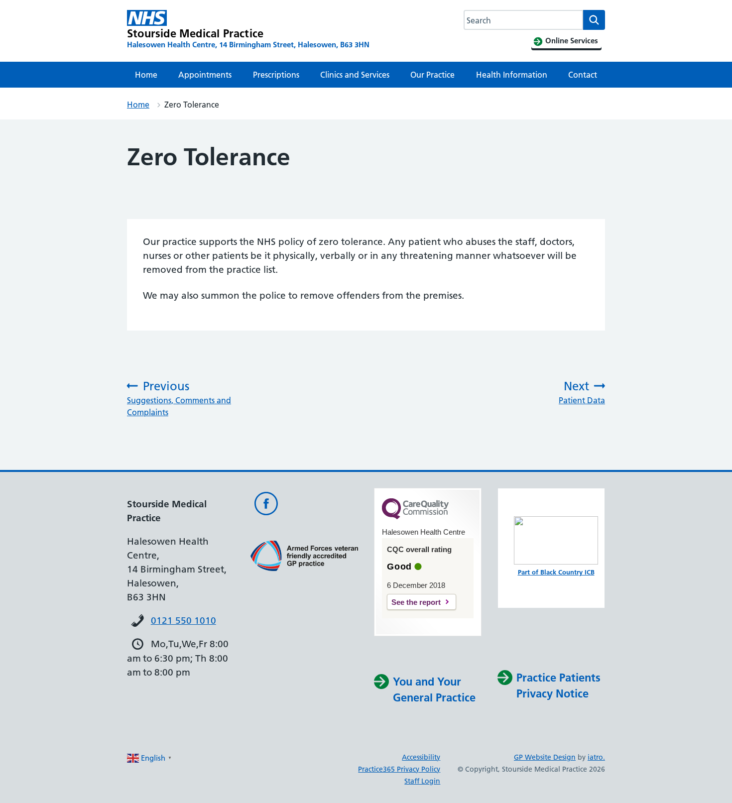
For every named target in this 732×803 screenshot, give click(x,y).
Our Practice (432, 75)
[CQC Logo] (415, 517)
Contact (582, 75)
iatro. (596, 757)
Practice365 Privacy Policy (399, 769)
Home (146, 75)
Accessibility (421, 757)
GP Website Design (545, 757)
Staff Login (422, 781)
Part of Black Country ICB (556, 572)
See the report (416, 602)
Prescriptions (276, 75)
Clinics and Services (354, 75)
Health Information (511, 75)
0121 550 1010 (183, 620)
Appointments (205, 75)
